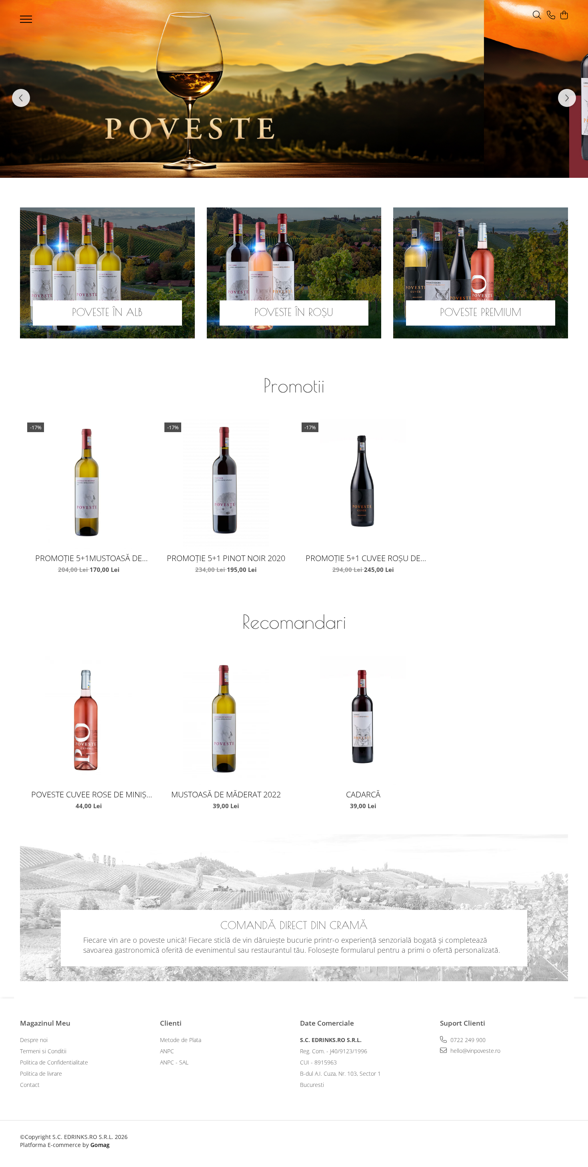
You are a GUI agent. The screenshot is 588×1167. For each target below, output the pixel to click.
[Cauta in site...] (537, 15)
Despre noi (34, 1040)
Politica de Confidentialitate (54, 1062)
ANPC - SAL (174, 1062)
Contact (30, 1085)
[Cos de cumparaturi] (564, 15)
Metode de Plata (180, 1040)
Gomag (99, 1145)
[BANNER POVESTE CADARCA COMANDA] (294, 89)
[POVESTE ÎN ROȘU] (294, 272)
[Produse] (27, 22)
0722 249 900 (467, 1040)
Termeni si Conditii (43, 1051)
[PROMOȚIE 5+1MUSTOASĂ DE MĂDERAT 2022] (88, 484)
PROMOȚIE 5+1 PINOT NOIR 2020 (226, 558)
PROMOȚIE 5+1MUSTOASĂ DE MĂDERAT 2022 (88, 558)
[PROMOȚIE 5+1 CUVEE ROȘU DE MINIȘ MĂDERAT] (363, 484)
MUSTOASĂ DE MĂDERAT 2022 (226, 794)
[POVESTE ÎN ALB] (107, 272)
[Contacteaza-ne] (551, 15)
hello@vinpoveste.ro (474, 1050)
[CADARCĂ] (363, 720)
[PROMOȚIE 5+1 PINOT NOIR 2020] (225, 484)
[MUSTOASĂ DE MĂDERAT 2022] (225, 720)
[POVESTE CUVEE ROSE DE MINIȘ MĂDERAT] (88, 720)
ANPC (167, 1051)
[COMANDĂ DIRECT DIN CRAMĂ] (294, 907)
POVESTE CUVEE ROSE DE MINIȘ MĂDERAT (88, 794)
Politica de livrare (41, 1073)
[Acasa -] (282, 17)
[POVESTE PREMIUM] (480, 272)
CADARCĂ (363, 794)
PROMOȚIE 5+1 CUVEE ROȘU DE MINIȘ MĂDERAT (363, 558)
